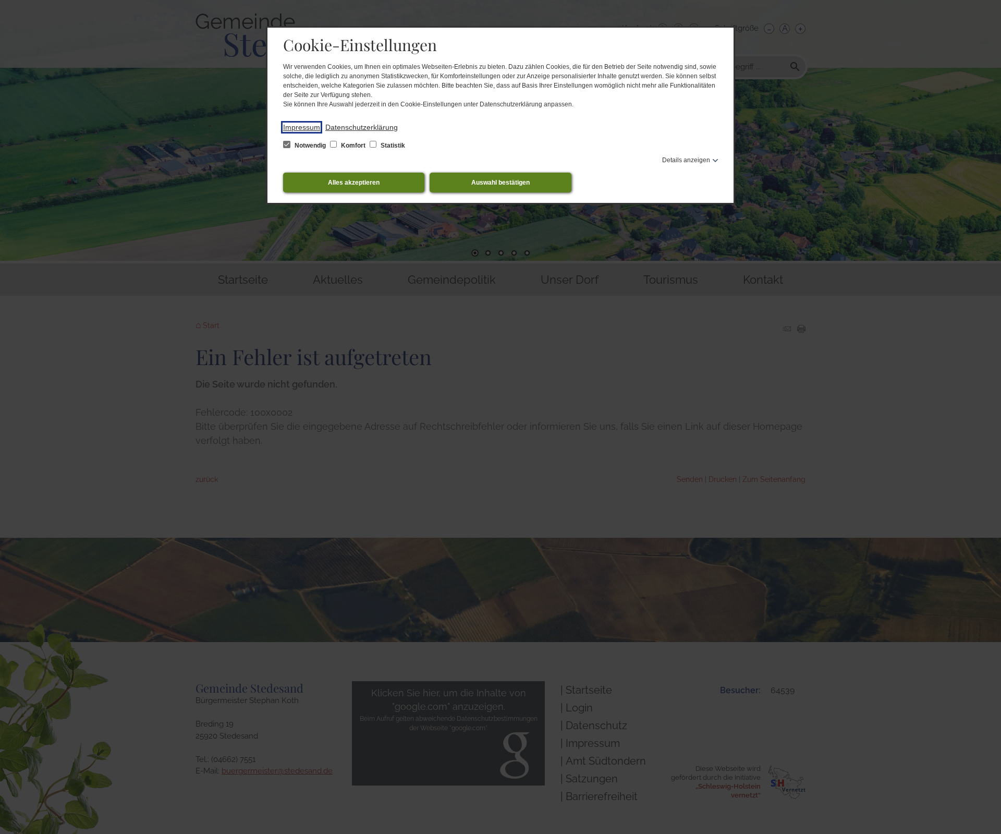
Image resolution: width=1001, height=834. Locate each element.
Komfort (353, 145)
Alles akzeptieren (354, 182)
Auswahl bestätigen (500, 182)
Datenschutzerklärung (361, 127)
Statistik (392, 145)
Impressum (301, 127)
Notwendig (310, 145)
